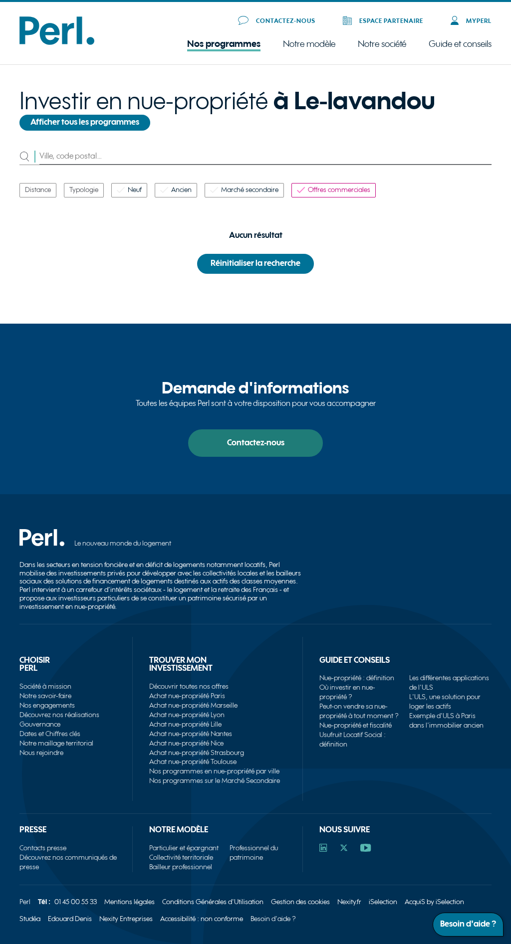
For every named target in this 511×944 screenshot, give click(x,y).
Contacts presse (42, 848)
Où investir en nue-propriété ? (347, 692)
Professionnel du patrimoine (254, 853)
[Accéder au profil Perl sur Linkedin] (323, 849)
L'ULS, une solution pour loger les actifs (445, 702)
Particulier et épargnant (184, 848)
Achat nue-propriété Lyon (187, 715)
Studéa (29, 919)
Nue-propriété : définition (356, 678)
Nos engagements (47, 705)
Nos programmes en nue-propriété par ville (214, 771)
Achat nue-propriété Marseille (193, 705)
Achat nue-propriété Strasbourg (196, 753)
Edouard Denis (70, 919)
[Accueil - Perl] (56, 42)
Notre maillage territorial (56, 743)
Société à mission (45, 686)
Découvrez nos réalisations (59, 715)
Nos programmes (223, 44)
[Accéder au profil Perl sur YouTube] (365, 849)
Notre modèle (309, 44)
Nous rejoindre (41, 753)
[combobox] (265, 156)
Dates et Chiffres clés (49, 734)
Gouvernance (39, 724)
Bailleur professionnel (180, 867)
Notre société (382, 44)
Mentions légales (129, 902)
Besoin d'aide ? (273, 919)
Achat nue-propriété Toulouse (193, 761)
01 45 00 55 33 (75, 902)
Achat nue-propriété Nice (186, 743)
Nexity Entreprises (126, 919)
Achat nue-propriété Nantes (190, 734)
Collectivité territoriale (181, 857)
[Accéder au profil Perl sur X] (344, 849)
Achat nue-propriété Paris (187, 696)
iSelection (383, 902)
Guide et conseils (460, 44)
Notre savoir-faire (45, 696)
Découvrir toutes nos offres (189, 686)
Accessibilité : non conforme (201, 919)
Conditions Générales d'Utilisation (212, 902)
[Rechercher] (29, 156)
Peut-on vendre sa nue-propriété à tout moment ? (359, 711)
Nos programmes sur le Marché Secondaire (214, 780)
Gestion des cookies (300, 902)
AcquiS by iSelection (434, 902)
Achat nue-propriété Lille (185, 724)
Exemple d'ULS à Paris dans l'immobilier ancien (446, 721)
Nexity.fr (349, 902)
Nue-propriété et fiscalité (355, 725)
